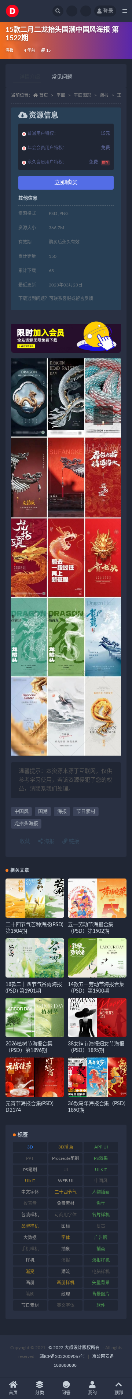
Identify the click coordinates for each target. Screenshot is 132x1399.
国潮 (43, 811)
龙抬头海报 (26, 823)
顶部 (118, 1393)
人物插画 (101, 1192)
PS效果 (101, 1158)
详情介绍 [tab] (29, 77)
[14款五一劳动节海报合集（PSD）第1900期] (97, 958)
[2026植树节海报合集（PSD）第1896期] (35, 1017)
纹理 (65, 1294)
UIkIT (30, 1181)
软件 (100, 1305)
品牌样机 (30, 1226)
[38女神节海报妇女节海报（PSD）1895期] (97, 1017)
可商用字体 (66, 1215)
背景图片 (101, 1294)
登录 (108, 11)
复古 (100, 1226)
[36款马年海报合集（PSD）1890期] (97, 1077)
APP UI (101, 1147)
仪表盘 (30, 1203)
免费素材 (65, 1203)
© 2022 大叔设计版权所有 (74, 1347)
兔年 (100, 1203)
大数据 (30, 1237)
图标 (65, 1226)
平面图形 (82, 95)
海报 (10, 50)
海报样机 (101, 1260)
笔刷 (30, 1294)
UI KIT (101, 1170)
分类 (39, 1393)
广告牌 (100, 1237)
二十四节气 (66, 1192)
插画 (100, 1249)
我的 (92, 1393)
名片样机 (101, 1215)
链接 (73, 841)
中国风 (21, 811)
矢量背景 (101, 1283)
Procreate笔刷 (65, 1158)
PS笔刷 (30, 1170)
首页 (43, 95)
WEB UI (65, 1181)
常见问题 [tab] (62, 77)
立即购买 (66, 183)
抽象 (65, 1249)
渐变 (30, 1272)
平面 (60, 95)
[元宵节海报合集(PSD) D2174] (35, 1077)
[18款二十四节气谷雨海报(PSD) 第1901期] (35, 958)
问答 (66, 1393)
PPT (30, 1158)
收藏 (24, 841)
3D (30, 1147)
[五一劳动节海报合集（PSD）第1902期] (97, 898)
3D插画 (65, 1147)
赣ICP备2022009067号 (62, 1356)
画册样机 (65, 1283)
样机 (30, 1260)
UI (65, 1170)
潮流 (65, 1272)
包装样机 (30, 1215)
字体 (65, 1237)
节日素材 (85, 811)
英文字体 (65, 1305)
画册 (30, 1283)
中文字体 (30, 1192)
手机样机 (30, 1249)
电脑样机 (101, 1272)
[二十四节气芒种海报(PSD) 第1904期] (35, 898)
